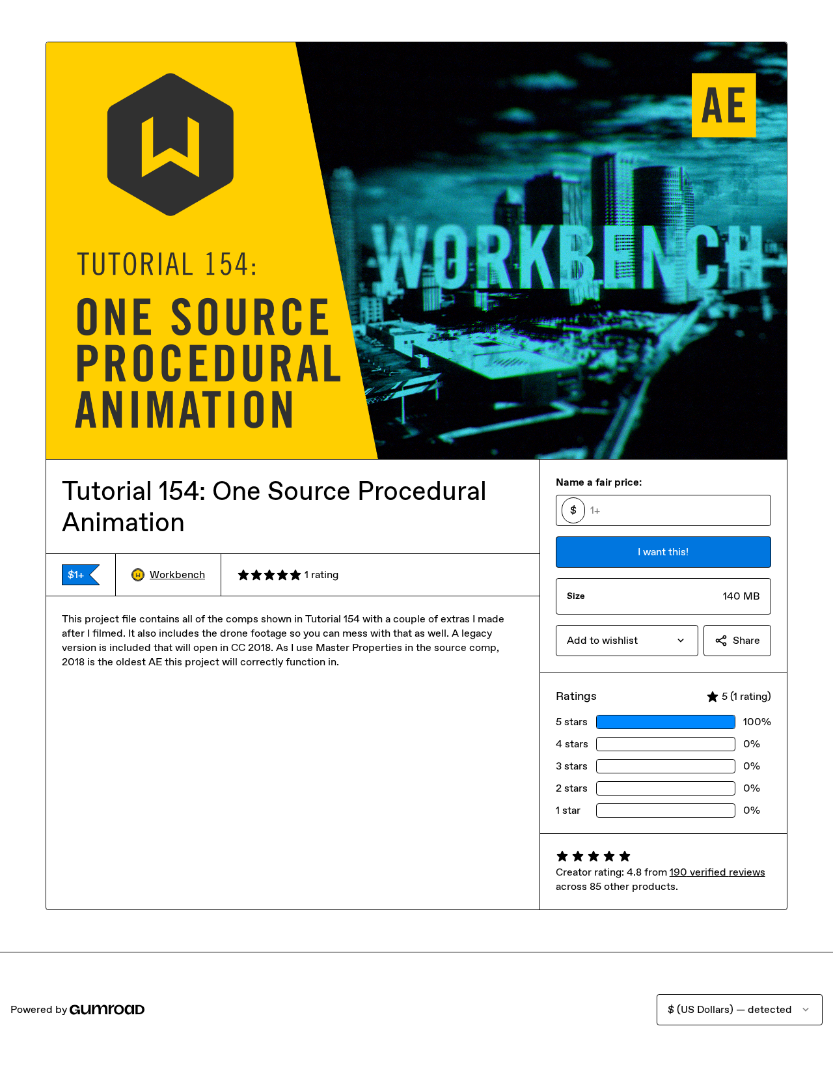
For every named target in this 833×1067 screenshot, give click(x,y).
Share (746, 640)
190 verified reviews (717, 872)
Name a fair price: (599, 482)
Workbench (177, 574)
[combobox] (627, 640)
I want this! (663, 552)
